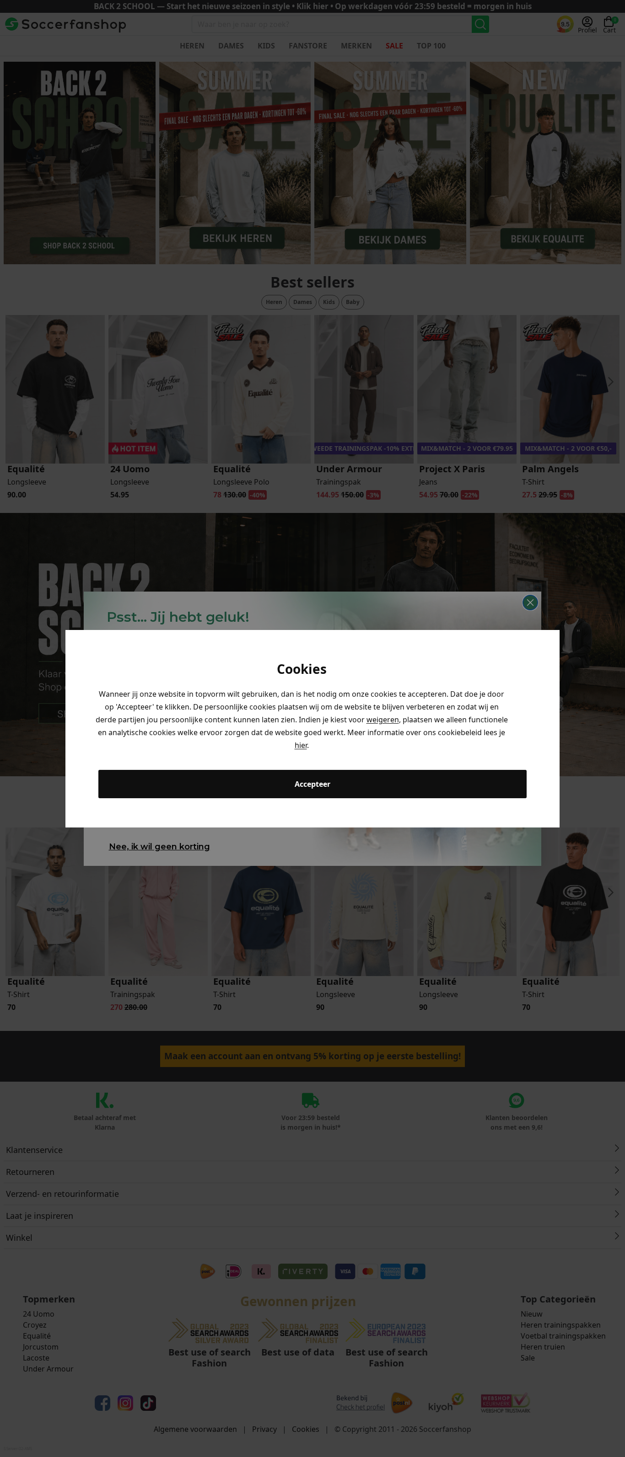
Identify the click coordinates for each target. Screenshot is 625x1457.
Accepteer (312, 784)
